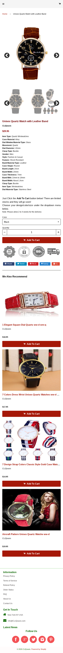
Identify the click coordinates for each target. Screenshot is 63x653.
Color (4, 217)
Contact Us (7, 603)
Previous (7, 54)
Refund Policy (9, 585)
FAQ (5, 594)
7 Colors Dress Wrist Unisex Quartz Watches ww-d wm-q (32, 394)
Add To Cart (33, 240)
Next (56, 54)
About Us (7, 599)
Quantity (5, 228)
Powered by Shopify (38, 649)
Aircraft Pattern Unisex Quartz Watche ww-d (26, 534)
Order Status (8, 590)
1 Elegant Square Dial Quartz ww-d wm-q (24, 325)
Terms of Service (10, 581)
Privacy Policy (9, 576)
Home (4, 14)
